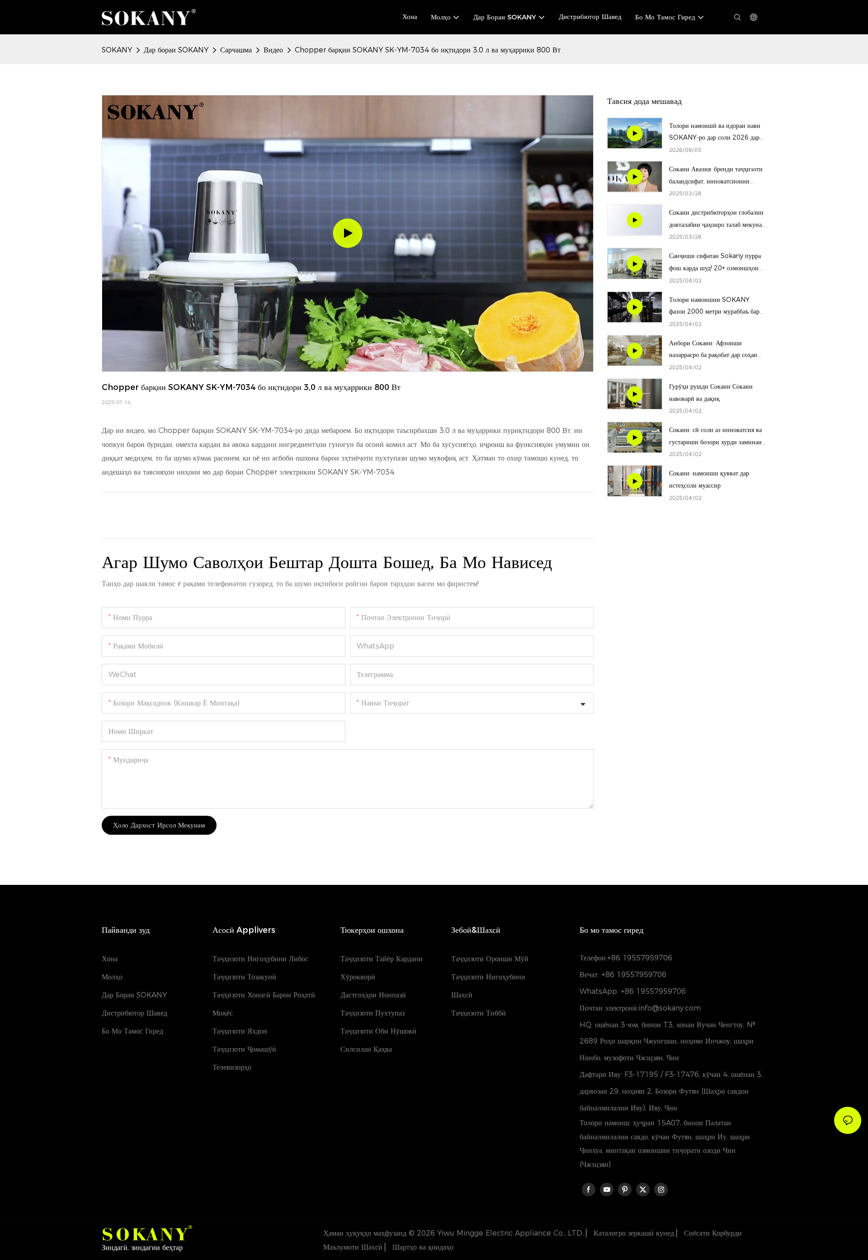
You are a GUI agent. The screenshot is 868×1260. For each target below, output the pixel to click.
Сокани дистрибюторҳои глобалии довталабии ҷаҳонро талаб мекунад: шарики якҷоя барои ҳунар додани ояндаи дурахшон (717, 219)
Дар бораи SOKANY (176, 50)
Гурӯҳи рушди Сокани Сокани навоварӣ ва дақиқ (711, 392)
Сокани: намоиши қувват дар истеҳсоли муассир (709, 479)
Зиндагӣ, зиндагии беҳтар (142, 1247)
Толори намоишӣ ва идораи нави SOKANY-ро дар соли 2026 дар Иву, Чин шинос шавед (714, 133)
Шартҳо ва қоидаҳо (421, 1247)
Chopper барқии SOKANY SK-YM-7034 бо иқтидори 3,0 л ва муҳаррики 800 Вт (428, 50)
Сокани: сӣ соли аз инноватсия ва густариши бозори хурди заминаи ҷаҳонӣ (715, 437)
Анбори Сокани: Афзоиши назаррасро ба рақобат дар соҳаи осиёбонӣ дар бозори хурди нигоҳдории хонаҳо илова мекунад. (717, 350)
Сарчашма (236, 50)
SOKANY (117, 50)
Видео (273, 50)
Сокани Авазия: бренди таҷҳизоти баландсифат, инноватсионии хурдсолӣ (716, 176)
